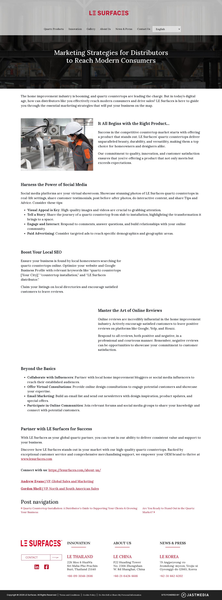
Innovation (75, 29)
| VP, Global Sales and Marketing (57, 481)
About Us (105, 29)
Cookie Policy (89, 595)
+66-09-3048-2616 (80, 576)
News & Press (124, 29)
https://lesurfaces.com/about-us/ (74, 470)
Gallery (91, 29)
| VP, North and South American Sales (60, 489)
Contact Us (143, 29)
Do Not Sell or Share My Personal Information (120, 595)
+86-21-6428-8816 (125, 576)
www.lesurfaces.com (36, 459)
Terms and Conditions (69, 595)
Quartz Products (54, 29)
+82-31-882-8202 (171, 576)
